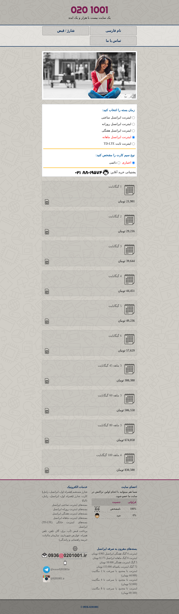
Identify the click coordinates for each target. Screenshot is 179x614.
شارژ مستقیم (79, 491)
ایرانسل (54, 491)
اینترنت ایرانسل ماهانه (116, 137)
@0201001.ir (57, 578)
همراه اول (65, 491)
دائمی (113, 162)
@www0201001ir (60, 569)
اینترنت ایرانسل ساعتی (116, 117)
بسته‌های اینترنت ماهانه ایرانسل (70, 517)
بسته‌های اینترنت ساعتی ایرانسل (69, 504)
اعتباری (126, 162)
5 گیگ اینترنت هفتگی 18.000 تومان (118, 562)
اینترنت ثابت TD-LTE (117, 143)
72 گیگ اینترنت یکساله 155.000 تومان (116, 566)
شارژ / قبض (65, 30)
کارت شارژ (80, 496)
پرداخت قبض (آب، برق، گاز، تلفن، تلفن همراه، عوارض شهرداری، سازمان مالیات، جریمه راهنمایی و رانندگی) (64, 535)
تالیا (85, 500)
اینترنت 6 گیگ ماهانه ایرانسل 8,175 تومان (115, 558)
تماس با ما (113, 40)
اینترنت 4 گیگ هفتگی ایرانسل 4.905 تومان (114, 553)
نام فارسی (113, 30)
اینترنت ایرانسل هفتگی (116, 130)
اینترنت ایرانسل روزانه (116, 124)
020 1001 (89, 9)
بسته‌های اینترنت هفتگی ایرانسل (69, 513)
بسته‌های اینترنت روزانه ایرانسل (70, 509)
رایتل (45, 491)
